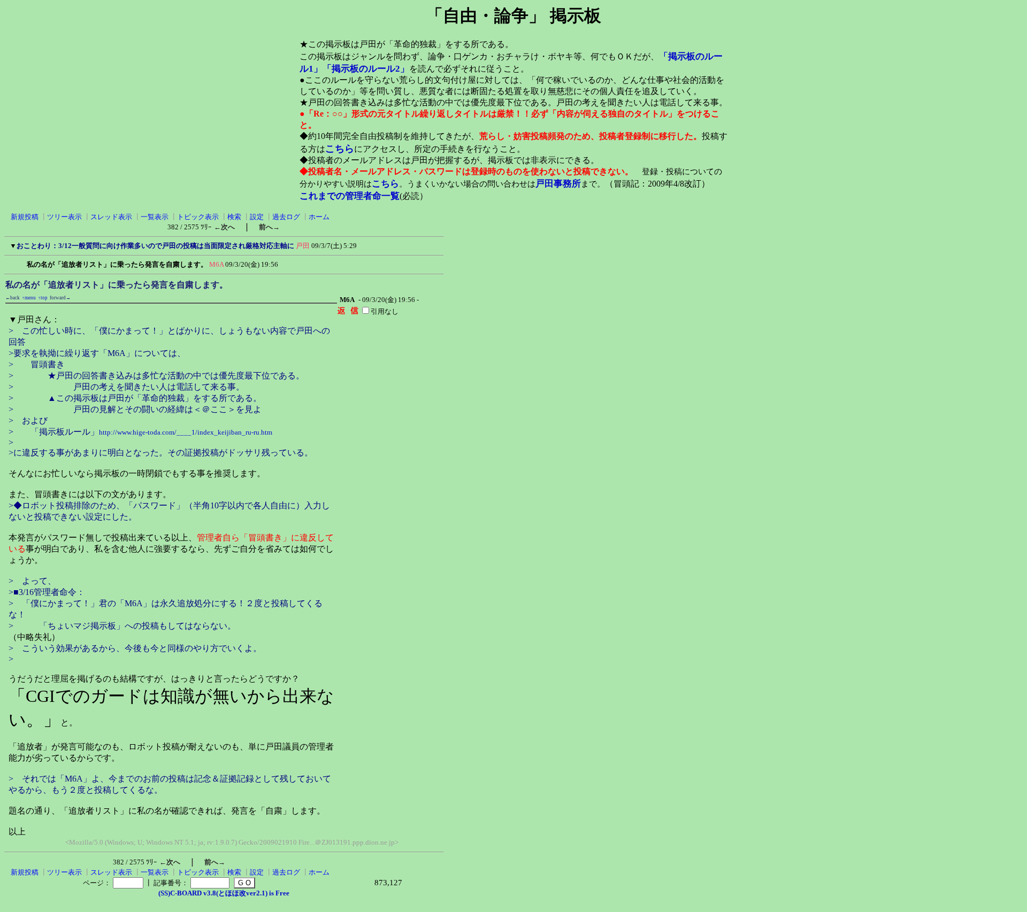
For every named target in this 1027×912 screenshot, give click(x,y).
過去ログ (286, 217)
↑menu (29, 297)
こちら (339, 148)
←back (12, 297)
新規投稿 (25, 217)
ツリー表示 (64, 217)
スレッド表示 (111, 217)
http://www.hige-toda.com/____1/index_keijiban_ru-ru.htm (185, 432)
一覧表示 (154, 217)
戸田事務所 (558, 184)
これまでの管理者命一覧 (350, 196)
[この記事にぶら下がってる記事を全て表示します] (21, 263)
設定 (257, 217)
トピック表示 (198, 217)
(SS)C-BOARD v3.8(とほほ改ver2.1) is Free (223, 893)
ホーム (319, 217)
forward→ (60, 297)
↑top (43, 297)
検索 (234, 217)
